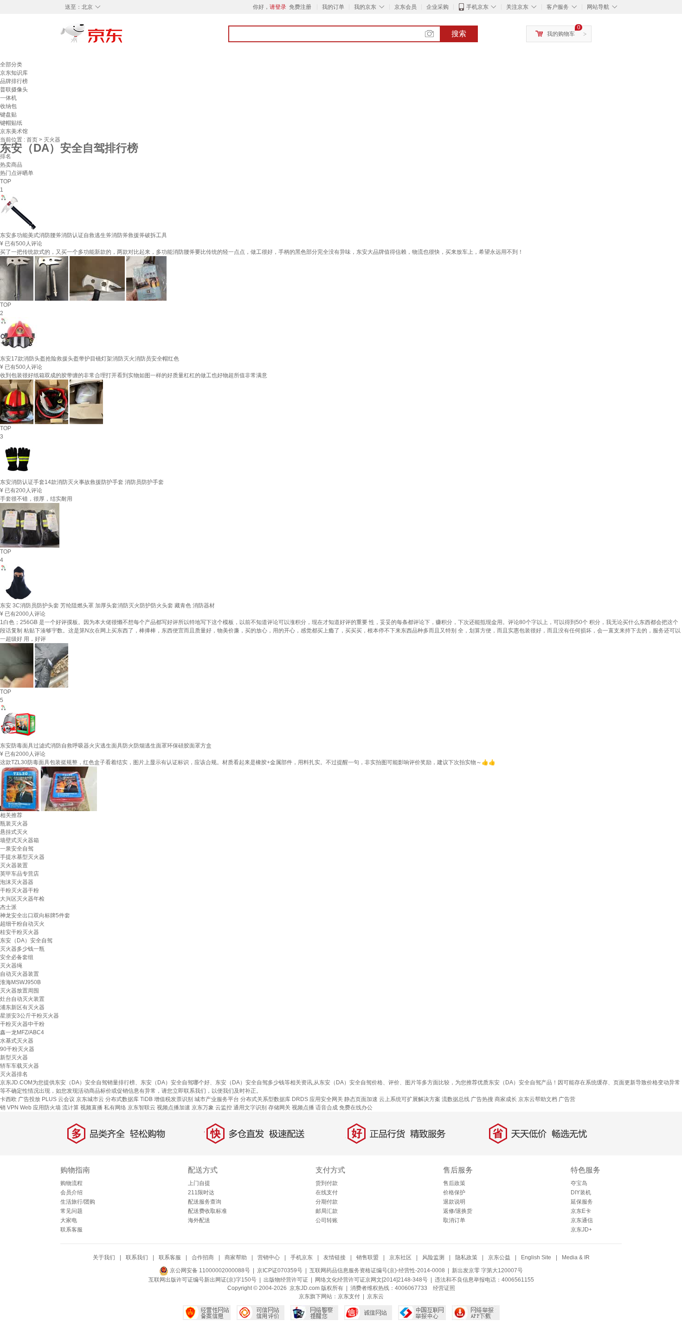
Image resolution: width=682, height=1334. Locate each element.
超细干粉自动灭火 (22, 924)
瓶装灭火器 (14, 823)
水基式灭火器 (16, 1041)
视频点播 (303, 1107)
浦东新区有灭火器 (22, 1007)
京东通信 (582, 1220)
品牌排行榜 (14, 81)
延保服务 (582, 1202)
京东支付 (349, 1296)
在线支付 (326, 1192)
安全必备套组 (16, 957)
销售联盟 (367, 1257)
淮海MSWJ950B (20, 982)
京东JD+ (581, 1229)
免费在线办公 (356, 1107)
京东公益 (499, 1257)
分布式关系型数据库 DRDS (274, 1099)
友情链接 (334, 1257)
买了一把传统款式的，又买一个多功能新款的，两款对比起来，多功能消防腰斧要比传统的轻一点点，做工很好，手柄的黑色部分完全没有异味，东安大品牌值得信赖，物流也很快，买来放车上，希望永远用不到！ (261, 252)
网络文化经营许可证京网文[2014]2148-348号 (371, 1279)
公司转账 (326, 1220)
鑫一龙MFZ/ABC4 (22, 1032)
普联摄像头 (14, 89)
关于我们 (104, 1257)
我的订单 (333, 7)
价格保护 (454, 1192)
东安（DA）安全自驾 (26, 940)
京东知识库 (14, 73)
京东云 (375, 1296)
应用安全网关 (326, 1099)
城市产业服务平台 (216, 1099)
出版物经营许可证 (286, 1279)
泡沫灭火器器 (16, 882)
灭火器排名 (14, 1074)
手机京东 (477, 7)
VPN (13, 1107)
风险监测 (433, 1257)
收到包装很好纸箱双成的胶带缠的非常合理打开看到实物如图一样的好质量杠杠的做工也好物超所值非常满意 (133, 375)
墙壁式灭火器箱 (19, 840)
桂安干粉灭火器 (19, 932)
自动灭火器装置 (19, 974)
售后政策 (454, 1183)
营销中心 (268, 1257)
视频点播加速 (173, 1107)
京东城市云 (90, 1099)
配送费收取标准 (207, 1211)
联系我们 (137, 1257)
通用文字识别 (250, 1107)
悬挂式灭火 (14, 832)
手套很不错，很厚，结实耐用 (36, 499)
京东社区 (400, 1257)
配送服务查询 (204, 1202)
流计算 (70, 1107)
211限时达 (201, 1192)
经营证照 (444, 1288)
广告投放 (29, 1099)
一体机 (8, 98)
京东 (123, 37)
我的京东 (365, 7)
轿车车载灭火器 (19, 1066)
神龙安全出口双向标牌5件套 (35, 915)
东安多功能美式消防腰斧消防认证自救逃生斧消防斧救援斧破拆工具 (83, 235)
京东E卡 (581, 1211)
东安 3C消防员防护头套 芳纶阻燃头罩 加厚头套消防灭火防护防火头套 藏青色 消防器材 (107, 605)
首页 (32, 139)
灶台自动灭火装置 (22, 999)
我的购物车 (561, 34)
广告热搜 (482, 1099)
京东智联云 (141, 1107)
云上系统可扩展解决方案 (409, 1099)
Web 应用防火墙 (40, 1107)
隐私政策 (466, 1257)
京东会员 (405, 7)
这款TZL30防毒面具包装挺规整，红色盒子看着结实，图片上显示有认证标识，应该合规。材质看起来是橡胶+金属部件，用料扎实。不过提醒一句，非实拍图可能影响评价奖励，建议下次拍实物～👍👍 (247, 762)
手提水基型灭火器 (22, 857)
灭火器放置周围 (19, 990)
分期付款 (326, 1202)
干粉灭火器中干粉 (22, 1024)
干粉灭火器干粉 (19, 890)
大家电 (68, 1220)
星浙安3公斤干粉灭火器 (29, 1015)
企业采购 (437, 7)
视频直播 (91, 1107)
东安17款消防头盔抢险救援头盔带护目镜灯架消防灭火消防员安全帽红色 (89, 358)
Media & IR (576, 1257)
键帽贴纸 (11, 123)
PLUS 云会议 (58, 1099)
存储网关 (279, 1107)
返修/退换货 (457, 1211)
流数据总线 (456, 1099)
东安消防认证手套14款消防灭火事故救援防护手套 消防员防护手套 (82, 482)
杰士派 (8, 907)
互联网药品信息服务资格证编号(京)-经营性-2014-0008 (377, 1270)
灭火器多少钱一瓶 (22, 949)
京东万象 (203, 1107)
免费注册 (300, 7)
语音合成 (326, 1107)
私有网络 (115, 1107)
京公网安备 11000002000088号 (209, 1270)
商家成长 (506, 1099)
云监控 (223, 1107)
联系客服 (71, 1229)
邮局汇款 (326, 1211)
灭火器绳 (11, 965)
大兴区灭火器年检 (22, 899)
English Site (536, 1257)
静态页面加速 (361, 1099)
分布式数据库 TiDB (129, 1099)
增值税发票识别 (173, 1099)
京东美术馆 (14, 131)
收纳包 (8, 106)
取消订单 (454, 1220)
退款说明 (454, 1202)
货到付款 (326, 1183)
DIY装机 (581, 1192)
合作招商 (203, 1257)
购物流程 (71, 1183)
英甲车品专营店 (19, 873)
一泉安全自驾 (16, 848)
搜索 (458, 34)
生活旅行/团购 (77, 1202)
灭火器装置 (14, 865)
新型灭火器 (14, 1057)
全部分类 (11, 64)
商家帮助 (236, 1257)
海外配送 (199, 1220)
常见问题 (71, 1211)
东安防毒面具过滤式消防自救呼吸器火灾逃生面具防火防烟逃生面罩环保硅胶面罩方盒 (106, 745)
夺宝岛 (579, 1183)
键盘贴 (8, 114)
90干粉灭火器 (17, 1049)
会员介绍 (71, 1192)
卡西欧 (8, 1099)
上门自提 (199, 1183)
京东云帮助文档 (537, 1099)
